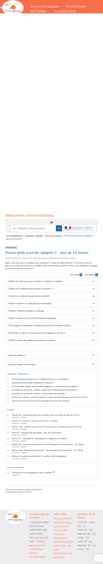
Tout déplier (90, 275)
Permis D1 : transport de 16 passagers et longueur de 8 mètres (39, 438)
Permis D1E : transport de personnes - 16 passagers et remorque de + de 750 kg (47, 450)
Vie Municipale (75, 6)
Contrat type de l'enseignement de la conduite (32, 472)
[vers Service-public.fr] (79, 228)
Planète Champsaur (63, 542)
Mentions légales (37, 557)
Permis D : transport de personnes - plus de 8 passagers (36, 432)
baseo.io (29, 492)
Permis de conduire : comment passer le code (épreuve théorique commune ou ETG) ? (50, 397)
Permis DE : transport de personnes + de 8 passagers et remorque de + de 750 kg (48, 444)
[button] (51, 281)
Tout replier (74, 275)
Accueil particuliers (14, 235)
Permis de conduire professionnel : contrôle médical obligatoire (39, 456)
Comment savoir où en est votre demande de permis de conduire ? (41, 401)
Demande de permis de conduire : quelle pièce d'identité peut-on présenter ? (45, 390)
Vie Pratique (38, 11)
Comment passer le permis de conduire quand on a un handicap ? (40, 379)
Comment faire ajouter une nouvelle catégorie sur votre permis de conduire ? (45, 386)
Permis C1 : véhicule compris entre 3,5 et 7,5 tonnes (35, 421)
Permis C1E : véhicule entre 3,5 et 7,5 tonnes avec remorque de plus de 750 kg (46, 427)
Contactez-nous (65, 11)
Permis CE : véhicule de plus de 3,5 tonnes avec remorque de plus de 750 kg (45, 415)
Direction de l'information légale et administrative (24, 490)
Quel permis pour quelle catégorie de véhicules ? (33, 383)
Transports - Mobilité (34, 235)
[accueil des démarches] (51, 222)
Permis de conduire (53, 235)
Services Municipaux (44, 6)
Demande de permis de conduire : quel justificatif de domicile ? (39, 393)
